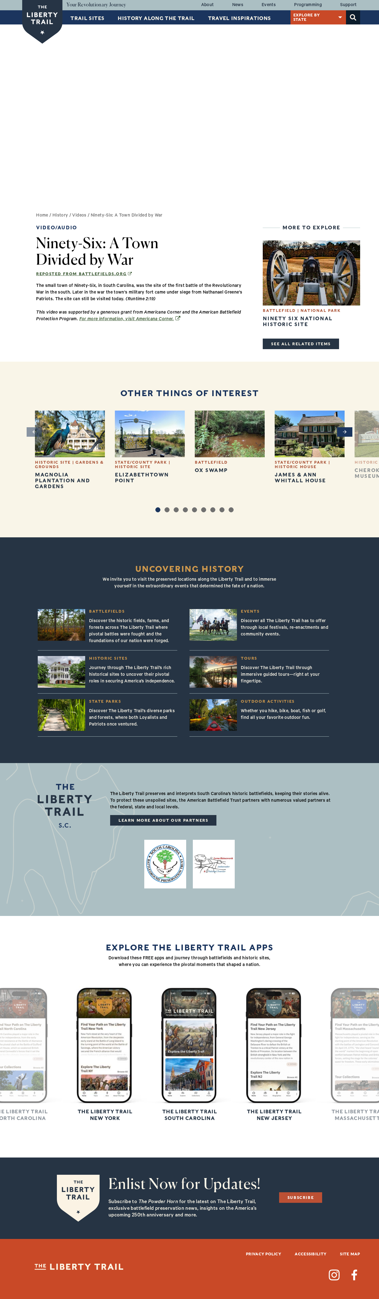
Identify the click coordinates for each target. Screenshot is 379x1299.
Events (269, 5)
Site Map (350, 1254)
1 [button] (157, 509)
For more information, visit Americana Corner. (130, 319)
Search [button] (353, 17)
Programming (308, 5)
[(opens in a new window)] (165, 864)
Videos (79, 215)
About (207, 5)
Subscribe (300, 1197)
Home (42, 215)
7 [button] (212, 509)
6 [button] (203, 509)
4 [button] (185, 509)
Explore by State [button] (306, 17)
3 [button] (176, 509)
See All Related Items (301, 344)
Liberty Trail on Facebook (354, 1275)
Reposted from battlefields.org (84, 274)
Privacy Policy (263, 1254)
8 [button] (221, 509)
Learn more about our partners (163, 820)
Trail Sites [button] (87, 18)
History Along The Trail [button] (156, 18)
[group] (105, 1051)
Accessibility (310, 1254)
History (60, 215)
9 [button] (231, 509)
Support (348, 5)
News (237, 5)
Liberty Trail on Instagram (334, 1275)
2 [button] (167, 509)
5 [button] (194, 509)
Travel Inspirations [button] (239, 18)
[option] (70, 450)
